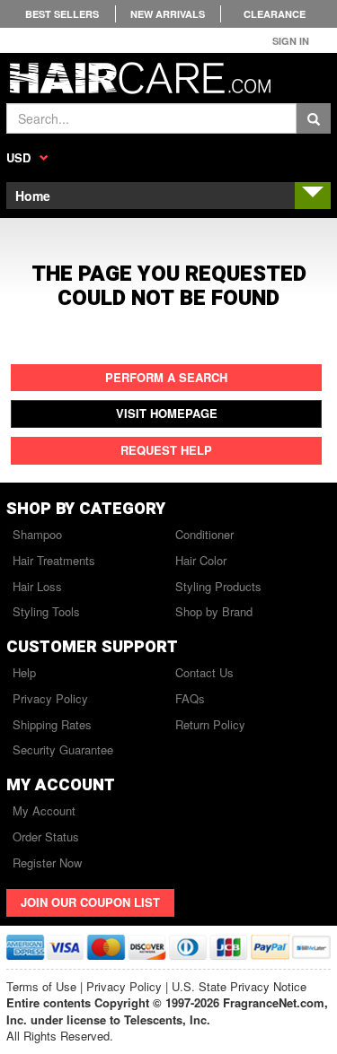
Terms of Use (41, 986)
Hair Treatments (54, 560)
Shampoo (37, 534)
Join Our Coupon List (90, 901)
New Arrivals (167, 14)
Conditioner (204, 534)
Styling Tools (46, 611)
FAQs (190, 698)
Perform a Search (166, 377)
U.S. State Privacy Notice (239, 986)
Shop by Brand (214, 611)
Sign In (290, 41)
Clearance (275, 14)
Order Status (46, 836)
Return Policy (210, 724)
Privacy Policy (50, 698)
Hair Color (200, 560)
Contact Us (204, 672)
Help (24, 672)
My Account (44, 810)
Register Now (47, 862)
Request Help (166, 449)
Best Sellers (62, 14)
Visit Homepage (166, 413)
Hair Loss (37, 586)
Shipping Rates (52, 724)
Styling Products (218, 586)
